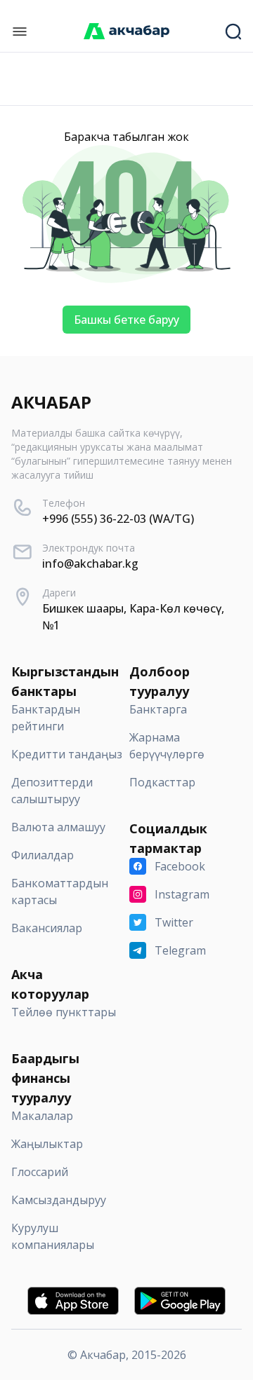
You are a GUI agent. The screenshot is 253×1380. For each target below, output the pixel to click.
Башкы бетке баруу (126, 319)
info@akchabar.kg (90, 563)
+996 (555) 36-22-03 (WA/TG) (118, 518)
